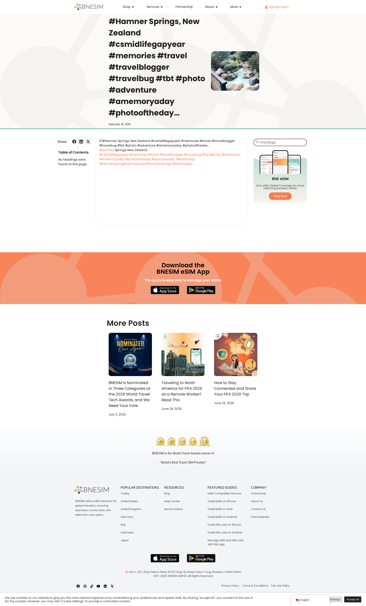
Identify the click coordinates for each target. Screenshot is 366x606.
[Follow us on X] (112, 586)
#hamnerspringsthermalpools (122, 164)
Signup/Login (278, 7)
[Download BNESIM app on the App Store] (165, 290)
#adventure (231, 154)
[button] (74, 142)
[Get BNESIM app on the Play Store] (201, 290)
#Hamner (106, 150)
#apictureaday (163, 159)
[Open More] (240, 7)
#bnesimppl (185, 159)
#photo (215, 154)
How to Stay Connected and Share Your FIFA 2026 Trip (235, 388)
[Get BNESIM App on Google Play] (201, 558)
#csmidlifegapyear (114, 154)
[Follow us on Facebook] (78, 586)
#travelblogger (171, 154)
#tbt (205, 154)
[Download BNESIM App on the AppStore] (165, 558)
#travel (153, 154)
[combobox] (280, 142)
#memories (138, 154)
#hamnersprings (158, 164)
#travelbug (192, 154)
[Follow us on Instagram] (85, 586)
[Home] (88, 6)
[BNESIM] (91, 490)
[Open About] (216, 7)
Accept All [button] (353, 599)
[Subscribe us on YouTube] (98, 586)
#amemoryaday (112, 159)
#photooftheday (138, 159)
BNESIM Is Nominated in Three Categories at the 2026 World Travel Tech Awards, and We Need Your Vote (129, 394)
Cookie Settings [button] (330, 599)
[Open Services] (161, 7)
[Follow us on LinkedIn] (105, 586)
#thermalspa (182, 164)
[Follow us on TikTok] (91, 586)
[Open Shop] (132, 7)
